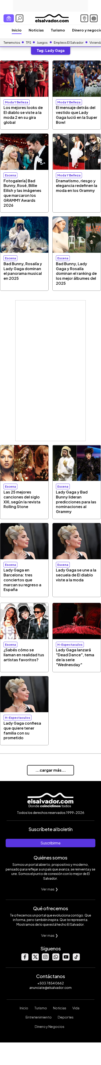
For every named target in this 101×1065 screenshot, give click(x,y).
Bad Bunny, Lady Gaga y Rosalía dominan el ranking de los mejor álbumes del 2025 (76, 273)
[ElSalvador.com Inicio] (51, 18)
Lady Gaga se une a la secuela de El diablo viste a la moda (76, 574)
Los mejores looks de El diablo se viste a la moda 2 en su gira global (23, 114)
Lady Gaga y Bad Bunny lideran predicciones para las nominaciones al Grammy (76, 502)
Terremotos (12, 42)
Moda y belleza (16, 102)
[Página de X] (35, 959)
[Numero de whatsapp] (55, 959)
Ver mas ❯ (49, 889)
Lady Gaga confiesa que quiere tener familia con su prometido (22, 730)
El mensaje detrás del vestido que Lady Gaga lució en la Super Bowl (76, 114)
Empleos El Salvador (68, 42)
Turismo (58, 30)
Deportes (66, 1017)
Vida (75, 1008)
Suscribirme (50, 842)
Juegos (42, 42)
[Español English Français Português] (93, 18)
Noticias (36, 30)
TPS (28, 42)
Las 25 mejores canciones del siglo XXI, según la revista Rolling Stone (22, 499)
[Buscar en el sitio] (19, 18)
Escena (10, 175)
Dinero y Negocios (49, 1026)
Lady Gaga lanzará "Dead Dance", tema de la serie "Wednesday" (75, 657)
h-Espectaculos (69, 644)
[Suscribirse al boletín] (9, 18)
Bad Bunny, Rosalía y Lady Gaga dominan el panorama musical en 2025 (23, 271)
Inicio (17, 30)
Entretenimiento (39, 1017)
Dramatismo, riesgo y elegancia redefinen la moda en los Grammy (76, 185)
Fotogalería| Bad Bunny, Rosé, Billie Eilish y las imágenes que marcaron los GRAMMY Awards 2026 (22, 193)
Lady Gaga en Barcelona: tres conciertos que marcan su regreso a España (22, 579)
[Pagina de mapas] (84, 18)
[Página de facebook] (24, 959)
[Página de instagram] (45, 959)
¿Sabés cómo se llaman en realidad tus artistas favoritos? (24, 654)
